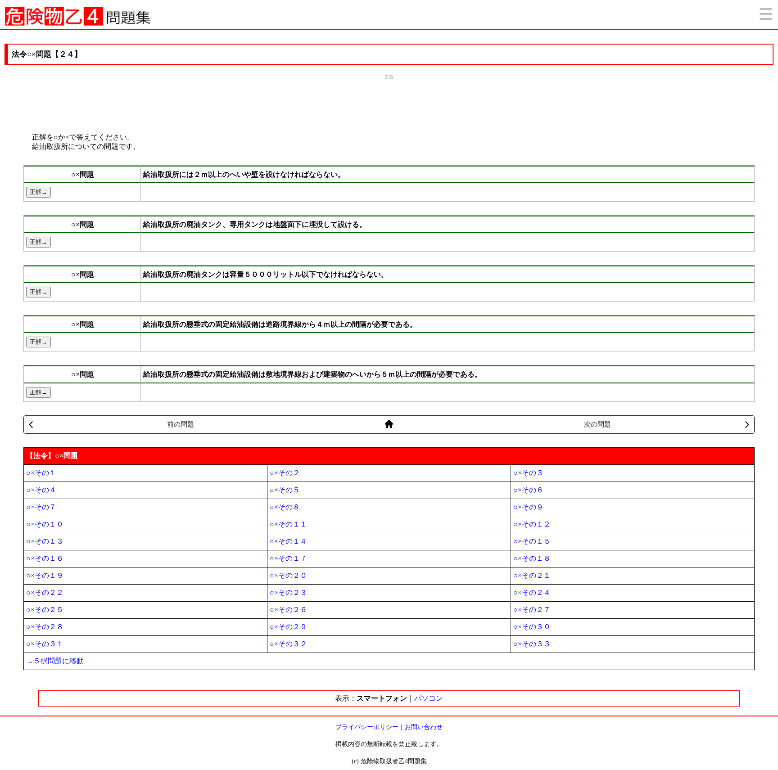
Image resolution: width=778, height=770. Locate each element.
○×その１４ (288, 541)
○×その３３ (532, 644)
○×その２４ (532, 592)
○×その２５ (44, 609)
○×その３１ (44, 644)
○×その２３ (288, 592)
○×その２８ (44, 626)
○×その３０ (532, 626)
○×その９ (528, 507)
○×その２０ (288, 575)
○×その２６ (288, 609)
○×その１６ (44, 558)
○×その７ (41, 507)
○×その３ (528, 473)
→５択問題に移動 (55, 661)
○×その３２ (288, 644)
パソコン (428, 698)
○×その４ (41, 490)
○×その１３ (44, 541)
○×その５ (285, 490)
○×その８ (285, 507)
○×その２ (285, 473)
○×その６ (528, 490)
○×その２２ (44, 592)
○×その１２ (532, 524)
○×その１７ (288, 558)
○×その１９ (44, 575)
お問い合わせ (424, 727)
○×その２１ (532, 575)
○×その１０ (44, 524)
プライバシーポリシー (366, 727)
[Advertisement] (389, 102)
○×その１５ (532, 541)
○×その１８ (532, 558)
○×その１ (41, 473)
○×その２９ (288, 626)
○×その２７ (532, 609)
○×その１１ (288, 524)
